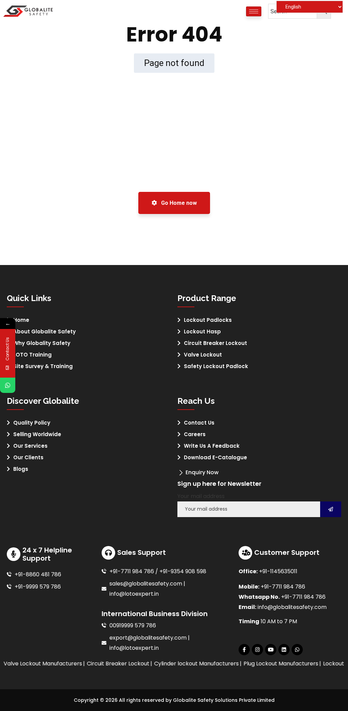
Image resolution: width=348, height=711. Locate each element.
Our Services (30, 445)
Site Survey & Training (43, 366)
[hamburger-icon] (253, 11)
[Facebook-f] (244, 649)
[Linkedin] (284, 649)
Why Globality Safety (41, 343)
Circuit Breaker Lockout (215, 343)
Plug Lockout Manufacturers (273, 663)
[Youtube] (270, 649)
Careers (195, 434)
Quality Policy (31, 422)
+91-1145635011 (278, 571)
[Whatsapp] (297, 649)
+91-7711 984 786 (283, 587)
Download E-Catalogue (215, 457)
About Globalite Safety (44, 331)
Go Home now (178, 203)
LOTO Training (32, 354)
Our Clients (28, 457)
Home (21, 320)
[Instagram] (257, 649)
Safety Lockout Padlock (216, 366)
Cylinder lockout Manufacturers (189, 663)
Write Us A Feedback (212, 445)
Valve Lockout (203, 354)
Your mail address (201, 496)
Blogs (20, 469)
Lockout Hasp (202, 331)
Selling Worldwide (37, 434)
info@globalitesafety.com (292, 607)
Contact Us (199, 422)
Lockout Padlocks (208, 320)
